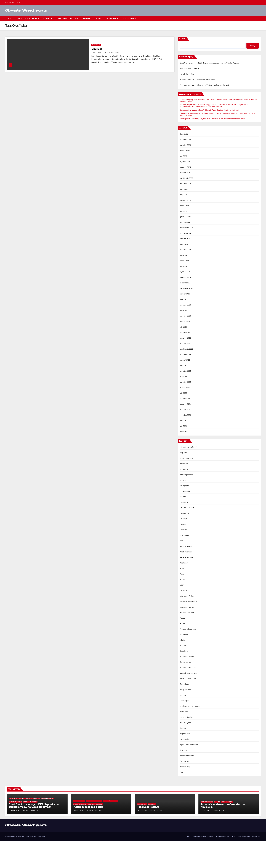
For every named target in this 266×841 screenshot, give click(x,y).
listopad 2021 (185, 409)
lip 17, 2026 (78, 810)
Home (9, 18)
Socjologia (184, 651)
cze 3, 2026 (206, 810)
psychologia (184, 634)
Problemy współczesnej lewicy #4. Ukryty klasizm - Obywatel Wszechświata (208, 105)
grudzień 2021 (185, 404)
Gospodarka (184, 535)
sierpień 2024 (185, 239)
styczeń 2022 (185, 398)
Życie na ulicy (96, 44)
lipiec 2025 (184, 189)
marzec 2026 (185, 151)
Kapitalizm (184, 563)
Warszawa (184, 712)
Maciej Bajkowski (112, 53)
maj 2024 (183, 255)
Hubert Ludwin (156, 810)
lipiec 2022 (184, 365)
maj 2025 (183, 195)
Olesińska (96, 49)
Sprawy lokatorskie (187, 656)
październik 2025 (186, 178)
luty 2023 (183, 327)
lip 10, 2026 (142, 810)
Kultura (182, 579)
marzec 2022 (185, 387)
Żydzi (182, 772)
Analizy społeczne (187, 458)
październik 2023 (186, 288)
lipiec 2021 (184, 420)
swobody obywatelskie (188, 673)
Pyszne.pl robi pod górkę (189, 68)
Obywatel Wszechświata (26, 10)
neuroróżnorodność (187, 607)
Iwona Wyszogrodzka (94, 810)
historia (182, 541)
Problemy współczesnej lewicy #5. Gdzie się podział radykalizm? (204, 85)
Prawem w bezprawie (188, 629)
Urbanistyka (184, 701)
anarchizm (184, 464)
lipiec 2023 (184, 299)
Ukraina (183, 695)
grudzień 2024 (185, 217)
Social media (112, 18)
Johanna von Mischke (31, 810)
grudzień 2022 (185, 338)
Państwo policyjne (187, 612)
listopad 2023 (185, 283)
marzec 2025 (185, 206)
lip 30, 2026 (14, 810)
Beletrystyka (184, 486)
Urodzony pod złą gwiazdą (190, 706)
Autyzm (182, 480)
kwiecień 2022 (185, 382)
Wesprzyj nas (129, 18)
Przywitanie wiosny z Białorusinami (232, 119)
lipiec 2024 (184, 244)
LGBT (182, 585)
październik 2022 (186, 349)
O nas (99, 18)
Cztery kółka (184, 513)
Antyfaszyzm (184, 469)
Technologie (184, 684)
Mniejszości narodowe (188, 601)
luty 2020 (183, 432)
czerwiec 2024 (185, 250)
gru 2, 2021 (97, 53)
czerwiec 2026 (185, 140)
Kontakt (87, 18)
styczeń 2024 (185, 272)
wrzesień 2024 (185, 233)
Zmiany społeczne (187, 756)
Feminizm (183, 530)
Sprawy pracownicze (188, 667)
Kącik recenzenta (186, 557)
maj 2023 (183, 310)
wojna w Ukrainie (186, 717)
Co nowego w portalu (188, 508)
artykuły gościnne (186, 475)
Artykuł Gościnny (221, 810)
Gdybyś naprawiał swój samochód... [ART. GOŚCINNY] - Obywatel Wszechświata (210, 99)
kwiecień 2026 (185, 145)
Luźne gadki (184, 590)
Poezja (182, 618)
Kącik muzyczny (186, 552)
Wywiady (183, 750)
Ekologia (183, 524)
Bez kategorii (185, 491)
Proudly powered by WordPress (15, 836)
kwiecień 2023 (185, 316)
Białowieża (184, 502)
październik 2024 (186, 228)
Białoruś (183, 497)
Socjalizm (183, 645)
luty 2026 (183, 156)
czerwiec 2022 (185, 371)
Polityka (183, 623)
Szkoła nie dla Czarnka (188, 678)
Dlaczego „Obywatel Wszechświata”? (35, 18)
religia (182, 640)
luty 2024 (183, 266)
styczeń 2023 (185, 332)
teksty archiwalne (186, 689)
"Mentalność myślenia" (188, 447)
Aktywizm (183, 453)
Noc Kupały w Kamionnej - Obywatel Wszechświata (199, 119)
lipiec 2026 (184, 134)
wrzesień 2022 (185, 354)
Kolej (182, 568)
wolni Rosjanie (185, 723)
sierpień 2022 (185, 360)
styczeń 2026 (185, 162)
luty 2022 (183, 393)
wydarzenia (184, 739)
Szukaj (182, 39)
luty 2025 (183, 211)
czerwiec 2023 (185, 305)
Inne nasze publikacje (68, 18)
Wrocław (183, 728)
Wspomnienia (185, 734)
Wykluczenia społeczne (189, 745)
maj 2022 (183, 376)
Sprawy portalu (185, 662)
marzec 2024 (185, 261)
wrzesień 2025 (185, 184)
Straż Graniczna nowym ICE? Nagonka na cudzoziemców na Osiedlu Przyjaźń (209, 63)
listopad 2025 (185, 173)
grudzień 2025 (185, 167)
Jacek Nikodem (186, 546)
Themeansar (41, 836)
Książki (182, 574)
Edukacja (183, 519)
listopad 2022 (185, 343)
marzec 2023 (185, 321)
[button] (255, 18)
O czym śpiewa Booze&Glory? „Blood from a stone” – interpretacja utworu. (214, 105)
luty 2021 (183, 426)
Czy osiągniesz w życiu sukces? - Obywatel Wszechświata (201, 110)
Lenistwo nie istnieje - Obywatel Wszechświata (197, 113)
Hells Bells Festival (187, 74)
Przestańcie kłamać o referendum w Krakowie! (197, 79)
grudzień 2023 (185, 277)
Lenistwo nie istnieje (232, 110)
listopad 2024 (185, 222)
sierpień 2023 (185, 294)
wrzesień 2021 (185, 415)
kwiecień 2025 (185, 200)
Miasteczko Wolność (187, 596)
